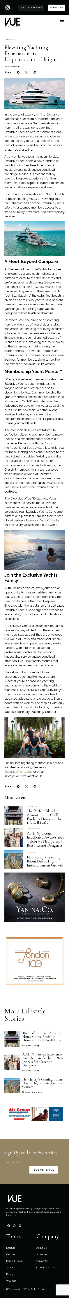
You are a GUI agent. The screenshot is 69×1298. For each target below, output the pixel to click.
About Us (41, 1247)
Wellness (11, 1280)
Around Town (33, 806)
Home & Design (14, 1261)
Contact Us (42, 1261)
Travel (9, 1267)
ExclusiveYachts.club (18, 771)
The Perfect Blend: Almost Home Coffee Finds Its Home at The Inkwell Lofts (44, 817)
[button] (18, 72)
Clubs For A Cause (46, 1267)
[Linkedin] (20, 1225)
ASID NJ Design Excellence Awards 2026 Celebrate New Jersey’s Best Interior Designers (45, 839)
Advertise (41, 1254)
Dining (10, 1274)
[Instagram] (7, 7)
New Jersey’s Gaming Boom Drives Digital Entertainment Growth (45, 861)
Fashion (10, 1254)
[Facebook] (8, 1225)
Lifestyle (9, 39)
